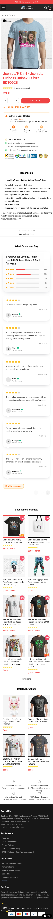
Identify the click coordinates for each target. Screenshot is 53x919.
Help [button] (48, 916)
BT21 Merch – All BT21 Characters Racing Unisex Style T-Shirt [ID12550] (13, 761)
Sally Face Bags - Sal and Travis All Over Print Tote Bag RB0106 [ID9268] (39, 542)
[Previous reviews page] (36, 492)
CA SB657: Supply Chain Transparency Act (18, 852)
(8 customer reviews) (22, 88)
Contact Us (6, 874)
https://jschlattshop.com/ (11, 219)
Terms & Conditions (9, 842)
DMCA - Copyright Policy (11, 848)
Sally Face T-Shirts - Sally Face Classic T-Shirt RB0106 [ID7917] (38, 621)
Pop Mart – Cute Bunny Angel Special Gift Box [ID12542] (12, 721)
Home (3, 15)
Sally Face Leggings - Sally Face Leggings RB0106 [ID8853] (38, 582)
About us (5, 838)
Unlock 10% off (5, 908)
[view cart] (49, 7)
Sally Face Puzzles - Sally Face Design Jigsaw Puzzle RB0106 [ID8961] (13, 582)
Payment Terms (8, 867)
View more (26, 679)
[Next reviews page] (48, 492)
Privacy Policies (8, 845)
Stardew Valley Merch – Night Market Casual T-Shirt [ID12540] (38, 761)
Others (12, 15)
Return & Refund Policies (11, 870)
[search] (45, 7)
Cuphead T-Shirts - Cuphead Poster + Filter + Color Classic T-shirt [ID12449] (13, 661)
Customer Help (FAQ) (10, 877)
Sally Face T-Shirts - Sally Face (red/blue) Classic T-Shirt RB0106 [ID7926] (13, 621)
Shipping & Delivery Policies (12, 863)
